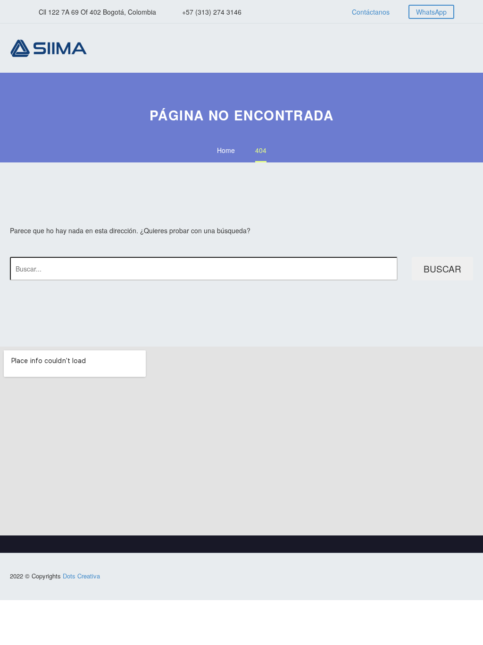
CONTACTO (455, 48)
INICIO (361, 48)
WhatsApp (431, 12)
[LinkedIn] (279, 12)
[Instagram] (293, 12)
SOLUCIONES (399, 48)
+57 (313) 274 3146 (212, 12)
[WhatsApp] (307, 12)
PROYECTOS (417, 48)
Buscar (442, 268)
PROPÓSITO (380, 48)
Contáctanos (371, 12)
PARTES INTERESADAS (436, 48)
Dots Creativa (81, 575)
